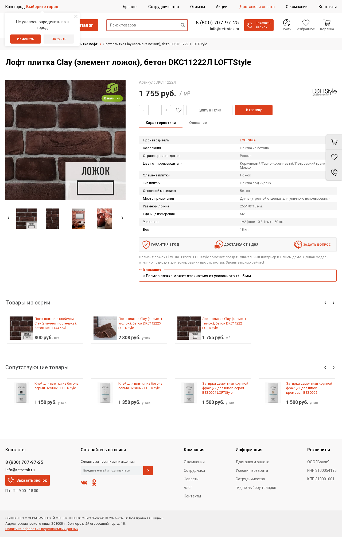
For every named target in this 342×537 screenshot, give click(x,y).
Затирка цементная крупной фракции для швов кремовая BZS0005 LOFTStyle (309, 388)
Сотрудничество (250, 479)
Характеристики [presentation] (161, 123)
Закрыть (59, 39)
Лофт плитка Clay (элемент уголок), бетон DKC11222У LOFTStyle (140, 323)
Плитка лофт (87, 44)
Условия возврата (252, 470)
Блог (188, 487)
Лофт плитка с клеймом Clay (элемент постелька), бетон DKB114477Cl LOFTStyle (55, 323)
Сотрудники (194, 470)
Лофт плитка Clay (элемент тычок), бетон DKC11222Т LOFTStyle (224, 323)
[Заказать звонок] (334, 172)
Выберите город (42, 6)
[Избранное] (334, 157)
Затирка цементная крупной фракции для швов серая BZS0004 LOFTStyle (225, 388)
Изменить (25, 39)
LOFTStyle (247, 140)
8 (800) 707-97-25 (217, 23)
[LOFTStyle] (325, 92)
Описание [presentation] (198, 123)
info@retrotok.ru (224, 28)
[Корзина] (334, 142)
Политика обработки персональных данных (41, 529)
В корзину (254, 110)
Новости (191, 479)
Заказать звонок (32, 480)
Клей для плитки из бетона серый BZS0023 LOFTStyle (56, 385)
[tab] (160, 123)
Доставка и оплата (252, 462)
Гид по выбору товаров (256, 487)
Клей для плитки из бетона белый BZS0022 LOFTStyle (140, 385)
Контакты (192, 496)
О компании (194, 462)
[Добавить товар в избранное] (178, 110)
